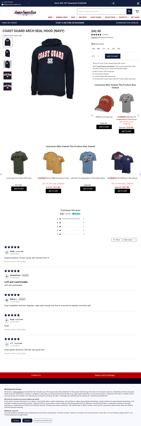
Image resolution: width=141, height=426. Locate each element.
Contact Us (36, 375)
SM (93, 48)
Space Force (110, 17)
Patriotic (123, 17)
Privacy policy (9, 415)
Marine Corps (62, 17)
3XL (118, 48)
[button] (96, 34)
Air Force (83, 17)
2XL (113, 48)
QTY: (93, 56)
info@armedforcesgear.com (12, 4)
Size (97, 44)
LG (104, 48)
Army (50, 17)
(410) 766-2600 (8, 2)
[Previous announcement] (28, 3)
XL (109, 48)
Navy (73, 17)
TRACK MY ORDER (9, 23)
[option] (70, 3)
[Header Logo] (25, 13)
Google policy (23, 415)
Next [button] (138, 115)
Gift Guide (135, 17)
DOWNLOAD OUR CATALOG (127, 23)
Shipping (94, 37)
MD (98, 48)
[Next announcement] (111, 3)
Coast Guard (96, 17)
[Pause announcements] (113, 3)
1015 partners (17, 392)
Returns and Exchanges (105, 375)
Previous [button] (92, 115)
